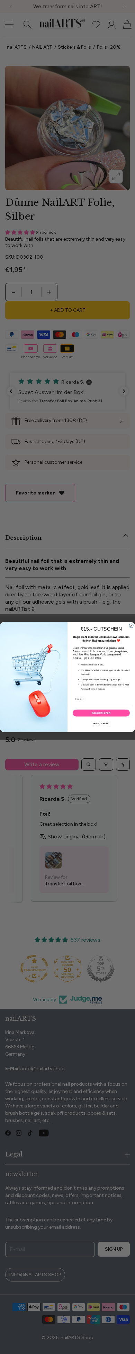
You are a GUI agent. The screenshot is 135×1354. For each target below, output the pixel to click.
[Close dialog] (131, 626)
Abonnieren (101, 712)
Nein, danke (101, 723)
